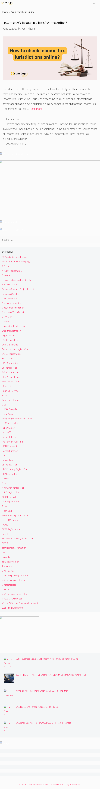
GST (4, 404)
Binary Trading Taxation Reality (16, 280)
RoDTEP (6, 534)
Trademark (7, 566)
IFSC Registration (10, 423)
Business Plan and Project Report (18, 289)
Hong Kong (7, 414)
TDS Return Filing (10, 561)
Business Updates (10, 294)
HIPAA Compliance (11, 409)
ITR (3, 455)
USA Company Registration (15, 594)
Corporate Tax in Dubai (13, 312)
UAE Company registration (15, 575)
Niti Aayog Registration (13, 487)
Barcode (6, 275)
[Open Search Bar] (81, 3)
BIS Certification (10, 284)
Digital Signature (10, 340)
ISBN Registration (10, 446)
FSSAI (5, 395)
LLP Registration (10, 474)
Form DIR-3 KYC (10, 390)
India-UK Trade (9, 437)
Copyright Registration (13, 307)
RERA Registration (11, 529)
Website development (12, 607)
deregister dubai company (14, 326)
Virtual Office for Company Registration (21, 603)
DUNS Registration (11, 353)
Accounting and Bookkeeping (16, 261)
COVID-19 (7, 316)
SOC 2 (5, 543)
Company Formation (11, 303)
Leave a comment (16, 143)
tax (3, 552)
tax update (7, 557)
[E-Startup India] (7, 3)
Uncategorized (9, 584)
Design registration (11, 330)
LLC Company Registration (14, 469)
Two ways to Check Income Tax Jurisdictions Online (32, 128)
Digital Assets (8, 335)
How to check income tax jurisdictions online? (35, 23)
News (5, 483)
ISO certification (10, 451)
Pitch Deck (7, 510)
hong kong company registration (17, 418)
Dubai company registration (15, 349)
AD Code (6, 266)
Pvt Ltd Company (10, 520)
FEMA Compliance (11, 377)
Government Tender (11, 400)
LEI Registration (9, 464)
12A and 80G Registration (14, 257)
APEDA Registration (12, 270)
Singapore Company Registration (17, 538)
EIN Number (8, 358)
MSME (5, 478)
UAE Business (8, 571)
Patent (5, 506)
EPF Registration (10, 363)
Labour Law (7, 460)
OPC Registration (10, 497)
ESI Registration (9, 367)
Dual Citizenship (10, 344)
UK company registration (14, 580)
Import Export (8, 427)
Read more (36, 108)
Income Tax (12, 119)
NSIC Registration (10, 492)
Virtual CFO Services (12, 598)
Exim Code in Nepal (11, 372)
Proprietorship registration (15, 515)
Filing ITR (6, 386)
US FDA (6, 589)
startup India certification (14, 547)
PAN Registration (10, 501)
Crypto (5, 321)
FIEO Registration (10, 381)
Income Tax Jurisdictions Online (77, 123)
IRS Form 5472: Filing (12, 441)
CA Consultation (10, 298)
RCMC (5, 524)
